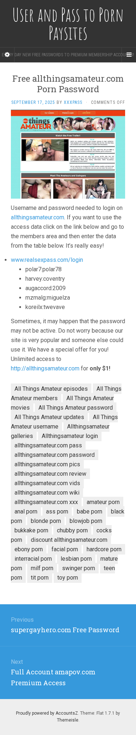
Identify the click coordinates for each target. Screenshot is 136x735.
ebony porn (29, 549)
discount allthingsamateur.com (69, 539)
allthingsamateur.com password (55, 454)
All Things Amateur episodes (51, 388)
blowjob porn (86, 520)
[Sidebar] (7, 55)
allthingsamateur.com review (50, 473)
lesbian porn (76, 558)
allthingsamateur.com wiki (47, 492)
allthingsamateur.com (37, 217)
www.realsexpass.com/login (47, 259)
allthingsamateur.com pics (47, 464)
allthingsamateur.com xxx (46, 502)
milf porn (42, 568)
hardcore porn (104, 549)
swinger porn (78, 568)
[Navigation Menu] (128, 55)
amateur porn (103, 502)
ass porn (57, 511)
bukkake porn (31, 530)
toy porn (67, 577)
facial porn (64, 549)
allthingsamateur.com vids (47, 483)
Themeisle (67, 720)
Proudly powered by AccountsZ (47, 713)
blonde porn (46, 520)
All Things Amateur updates (49, 417)
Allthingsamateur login (70, 436)
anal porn (26, 511)
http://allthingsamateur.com (45, 368)
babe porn (89, 511)
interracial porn (33, 558)
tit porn (40, 577)
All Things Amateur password (75, 407)
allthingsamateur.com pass (48, 445)
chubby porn (72, 530)
